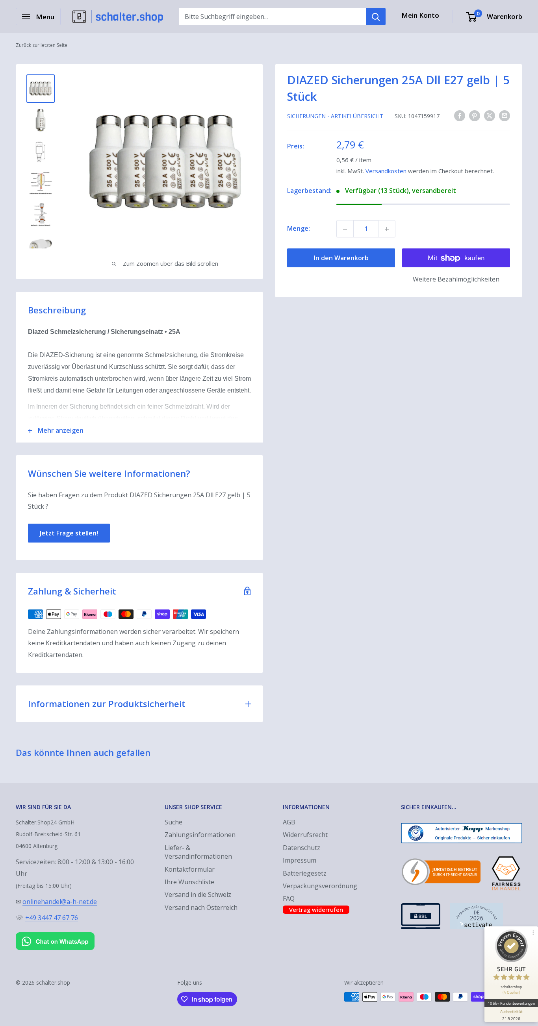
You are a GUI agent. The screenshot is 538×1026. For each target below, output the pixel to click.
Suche (173, 822)
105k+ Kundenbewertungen (511, 1003)
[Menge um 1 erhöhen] (386, 229)
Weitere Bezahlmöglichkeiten (456, 279)
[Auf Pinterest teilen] (474, 116)
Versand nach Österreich (201, 907)
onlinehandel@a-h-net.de (59, 901)
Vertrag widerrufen (316, 909)
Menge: (298, 228)
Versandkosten (385, 171)
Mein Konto (420, 15)
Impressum (299, 860)
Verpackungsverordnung (320, 886)
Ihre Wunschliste (189, 882)
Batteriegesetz (305, 873)
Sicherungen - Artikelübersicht (335, 116)
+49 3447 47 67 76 (51, 917)
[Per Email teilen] (504, 116)
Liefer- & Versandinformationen (198, 852)
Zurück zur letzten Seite (41, 45)
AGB (289, 822)
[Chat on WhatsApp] (55, 934)
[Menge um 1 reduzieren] (345, 229)
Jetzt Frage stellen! (69, 533)
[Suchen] (376, 16)
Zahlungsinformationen (200, 834)
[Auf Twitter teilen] (489, 116)
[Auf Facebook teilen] (459, 116)
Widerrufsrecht (305, 834)
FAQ (289, 898)
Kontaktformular (190, 869)
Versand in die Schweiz (198, 894)
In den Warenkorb (341, 258)
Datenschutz (301, 847)
